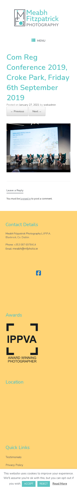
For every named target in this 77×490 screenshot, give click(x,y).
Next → (37, 111)
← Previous (17, 111)
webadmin (50, 105)
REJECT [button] (44, 483)
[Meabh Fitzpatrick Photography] (38, 17)
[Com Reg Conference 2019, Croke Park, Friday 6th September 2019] (38, 171)
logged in (25, 198)
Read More (60, 483)
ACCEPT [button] (28, 483)
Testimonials (13, 457)
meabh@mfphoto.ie (25, 249)
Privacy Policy (14, 465)
